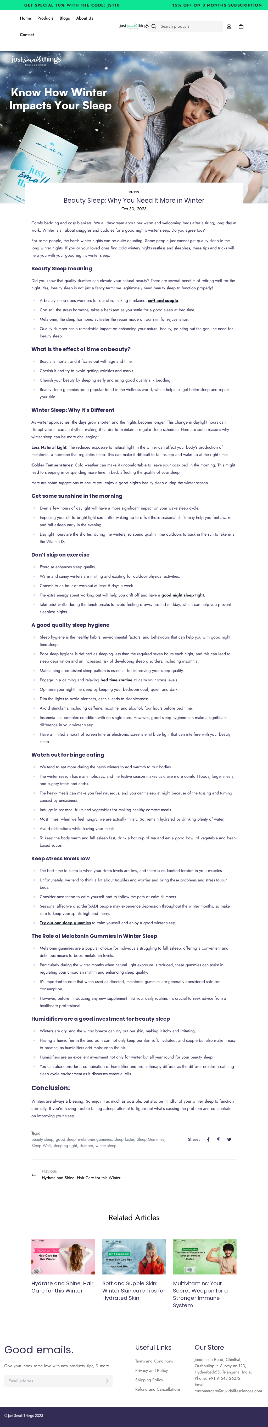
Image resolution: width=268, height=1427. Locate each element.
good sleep (65, 1139)
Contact (27, 35)
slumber (86, 1146)
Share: (194, 1139)
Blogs (65, 18)
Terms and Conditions (154, 1361)
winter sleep (106, 1146)
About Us (84, 18)
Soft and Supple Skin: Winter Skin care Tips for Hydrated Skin (133, 1291)
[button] (240, 26)
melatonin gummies (95, 1139)
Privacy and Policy (151, 1370)
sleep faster (124, 1139)
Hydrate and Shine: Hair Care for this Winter (62, 1287)
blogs (134, 192)
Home (25, 18)
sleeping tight (65, 1146)
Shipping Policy (149, 1380)
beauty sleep (42, 1139)
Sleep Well (41, 1146)
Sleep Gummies (150, 1139)
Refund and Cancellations (157, 1389)
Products (45, 18)
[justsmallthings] (134, 26)
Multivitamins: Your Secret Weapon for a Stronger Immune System (200, 1294)
